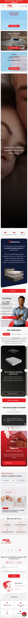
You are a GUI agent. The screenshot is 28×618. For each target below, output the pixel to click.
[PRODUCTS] (3, 6)
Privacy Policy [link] (12, 571)
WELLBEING (6, 480)
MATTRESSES (21, 480)
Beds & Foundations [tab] (17, 334)
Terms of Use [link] (23, 571)
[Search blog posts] (25, 485)
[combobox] (3, 567)
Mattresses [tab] (6, 334)
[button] (26, 1)
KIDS (13, 480)
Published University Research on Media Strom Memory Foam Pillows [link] (13, 510)
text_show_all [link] (9, 492)
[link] (9, 6)
